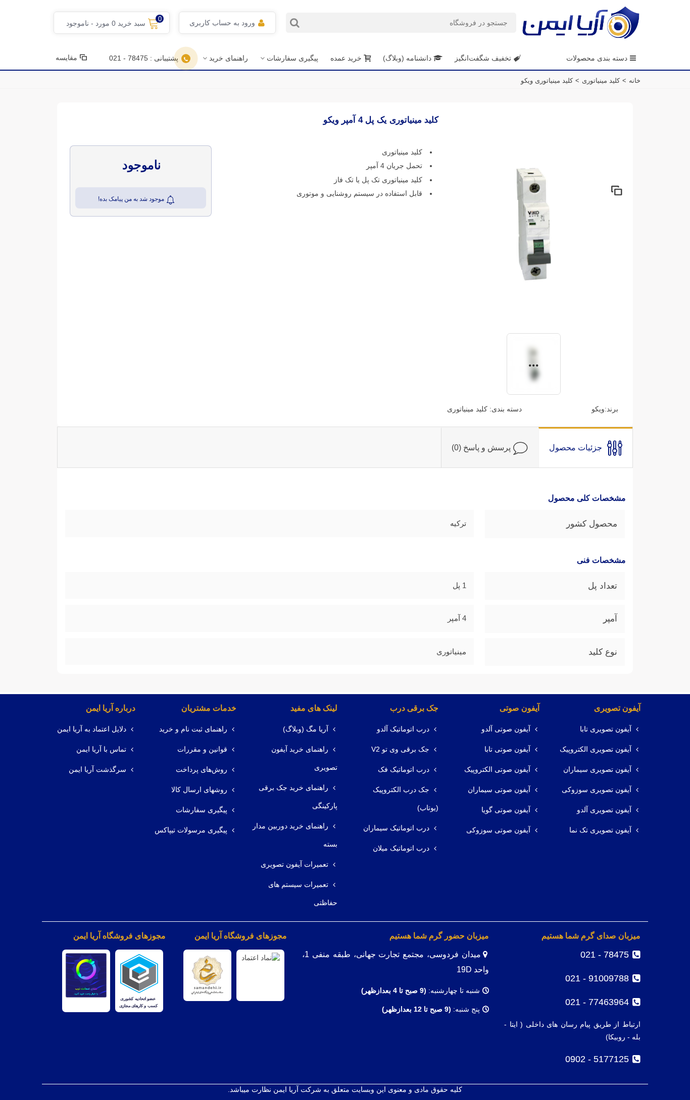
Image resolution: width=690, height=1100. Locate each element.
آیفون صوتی (519, 708)
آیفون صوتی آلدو (505, 729)
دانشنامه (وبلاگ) (408, 58)
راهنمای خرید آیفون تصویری (304, 758)
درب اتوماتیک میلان (401, 848)
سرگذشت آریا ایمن (97, 769)
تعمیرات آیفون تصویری (294, 864)
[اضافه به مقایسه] (616, 191)
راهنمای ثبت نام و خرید (193, 729)
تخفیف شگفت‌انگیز (483, 58)
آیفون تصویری (617, 708)
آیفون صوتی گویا (505, 810)
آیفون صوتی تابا (507, 749)
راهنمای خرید (228, 58)
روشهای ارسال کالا (199, 790)
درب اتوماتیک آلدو (403, 729)
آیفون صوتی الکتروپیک (497, 769)
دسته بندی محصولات (596, 58)
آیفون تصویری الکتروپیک (595, 749)
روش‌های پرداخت (201, 769)
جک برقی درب (414, 708)
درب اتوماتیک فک (403, 769)
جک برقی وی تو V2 (400, 749)
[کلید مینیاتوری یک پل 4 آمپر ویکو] (533, 223)
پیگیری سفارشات (292, 58)
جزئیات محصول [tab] (575, 447)
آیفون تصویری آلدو (604, 810)
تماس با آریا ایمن (101, 749)
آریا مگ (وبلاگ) (305, 729)
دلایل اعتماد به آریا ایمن (91, 729)
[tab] (585, 447)
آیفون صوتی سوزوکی (498, 830)
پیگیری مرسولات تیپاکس (191, 830)
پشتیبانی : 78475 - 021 (143, 58)
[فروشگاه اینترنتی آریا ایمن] (580, 22)
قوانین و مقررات (202, 749)
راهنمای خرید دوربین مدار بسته (295, 835)
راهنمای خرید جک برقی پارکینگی (298, 797)
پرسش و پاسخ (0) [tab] (481, 447)
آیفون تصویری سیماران (597, 769)
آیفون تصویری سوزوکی (596, 790)
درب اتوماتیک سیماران (396, 828)
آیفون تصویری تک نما (600, 830)
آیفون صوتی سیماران (499, 790)
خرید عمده (346, 58)
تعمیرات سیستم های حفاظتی (302, 894)
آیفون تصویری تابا (605, 729)
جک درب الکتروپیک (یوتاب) (405, 799)
